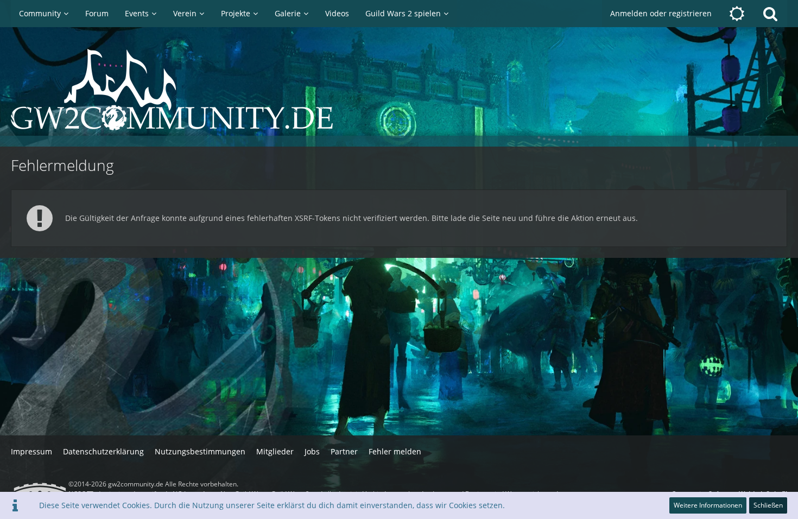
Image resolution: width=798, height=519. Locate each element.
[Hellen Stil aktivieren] (736, 13)
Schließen (768, 505)
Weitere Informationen (708, 505)
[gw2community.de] (399, 89)
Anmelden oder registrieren (661, 13)
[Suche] (770, 13)
